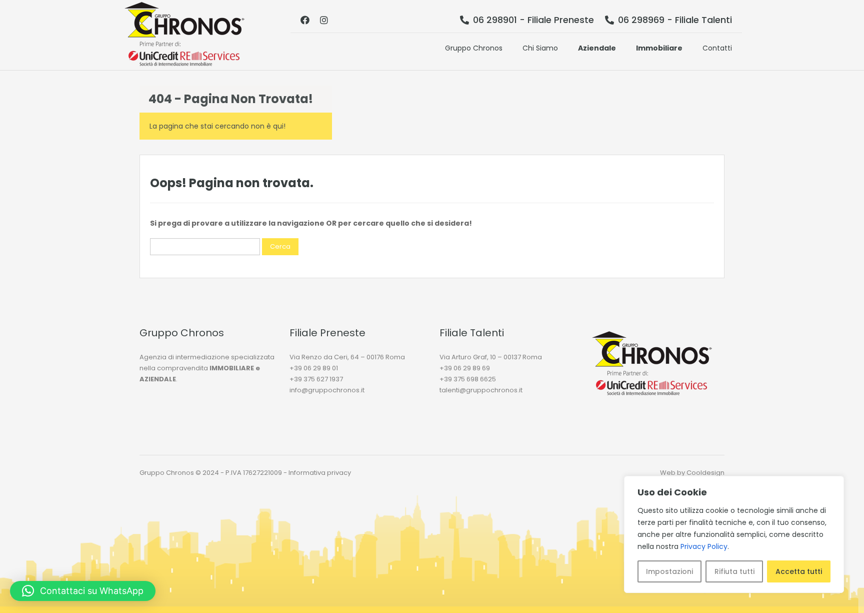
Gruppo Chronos (473, 48)
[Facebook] (305, 20)
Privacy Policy (704, 546)
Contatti (717, 48)
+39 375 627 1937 (316, 379)
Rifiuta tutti (734, 571)
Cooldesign (705, 472)
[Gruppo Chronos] (184, 35)
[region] (734, 534)
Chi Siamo (540, 48)
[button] (83, 591)
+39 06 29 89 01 (314, 368)
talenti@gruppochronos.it (481, 390)
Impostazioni (669, 571)
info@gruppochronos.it (327, 390)
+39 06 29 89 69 (465, 368)
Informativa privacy (319, 472)
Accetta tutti (799, 571)
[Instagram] (324, 20)
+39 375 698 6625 (468, 379)
